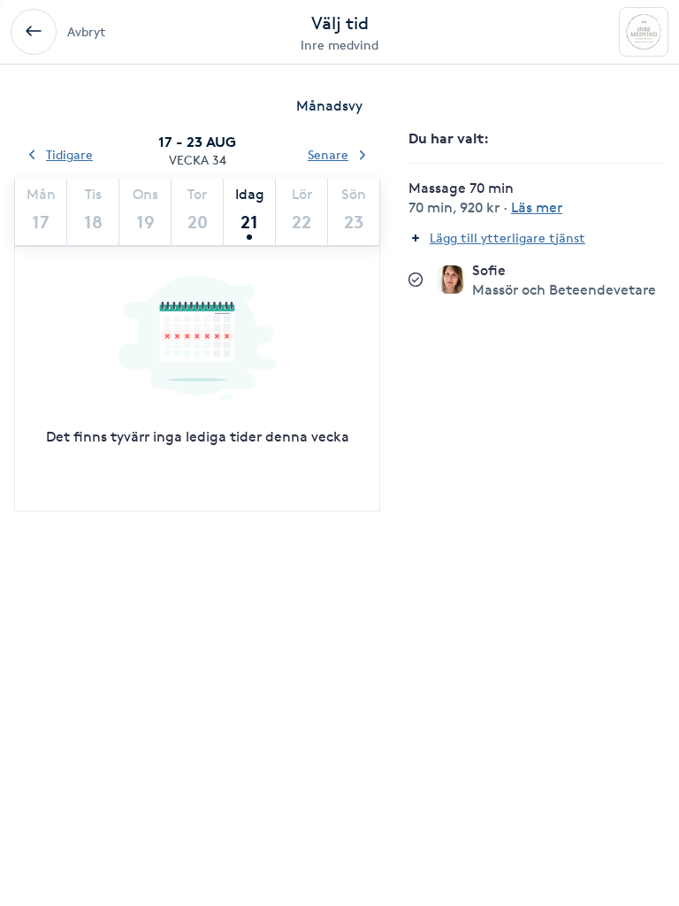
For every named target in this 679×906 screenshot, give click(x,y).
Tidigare (69, 154)
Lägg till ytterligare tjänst (507, 237)
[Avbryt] (34, 32)
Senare (328, 154)
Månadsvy (329, 105)
